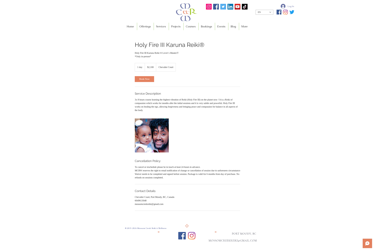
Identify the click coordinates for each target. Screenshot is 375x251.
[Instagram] (209, 7)
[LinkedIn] (230, 7)
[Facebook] (216, 7)
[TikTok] (245, 7)
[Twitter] (223, 7)
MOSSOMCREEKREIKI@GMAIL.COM (233, 240)
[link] (144, 79)
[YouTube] (237, 7)
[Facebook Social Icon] (182, 235)
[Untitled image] (152, 135)
